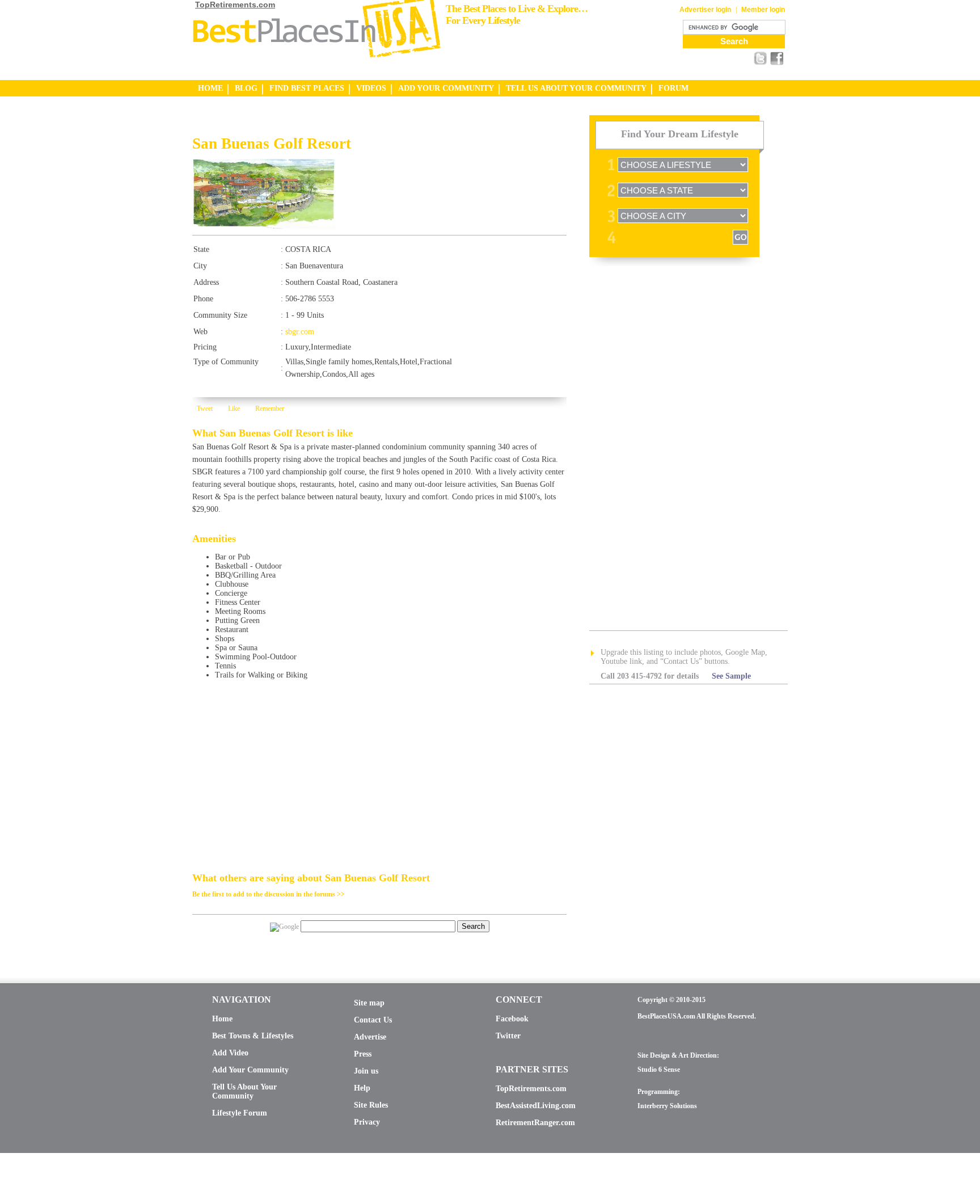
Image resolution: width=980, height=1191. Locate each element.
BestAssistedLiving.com (536, 1105)
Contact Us (373, 1020)
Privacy (367, 1122)
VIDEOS (371, 88)
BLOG (246, 88)
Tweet (205, 409)
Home (222, 1019)
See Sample (731, 676)
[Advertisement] (325, 125)
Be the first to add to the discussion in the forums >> (268, 894)
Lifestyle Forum (239, 1113)
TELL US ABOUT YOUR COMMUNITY (576, 88)
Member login (763, 10)
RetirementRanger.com (535, 1122)
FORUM (673, 88)
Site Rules (371, 1105)
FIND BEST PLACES (306, 88)
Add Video (230, 1053)
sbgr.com (299, 331)
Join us (366, 1071)
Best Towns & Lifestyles (252, 1036)
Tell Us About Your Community (244, 1091)
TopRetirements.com (235, 4)
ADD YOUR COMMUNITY (446, 88)
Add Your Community (250, 1070)
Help (362, 1088)
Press (362, 1054)
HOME (210, 88)
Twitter (508, 1036)
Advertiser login (705, 10)
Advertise (370, 1037)
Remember (269, 409)
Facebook (512, 1019)
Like (234, 409)
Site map (369, 1003)
